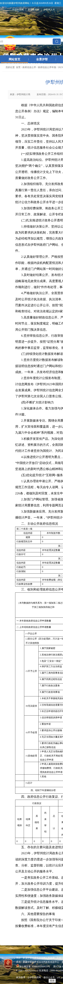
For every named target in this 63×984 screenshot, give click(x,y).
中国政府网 (18, 9)
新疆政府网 (33, 9)
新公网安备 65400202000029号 (35, 966)
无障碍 (59, 9)
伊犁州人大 (49, 9)
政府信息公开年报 (47, 67)
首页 (18, 67)
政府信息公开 (29, 67)
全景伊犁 (42, 59)
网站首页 (14, 59)
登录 (52, 980)
